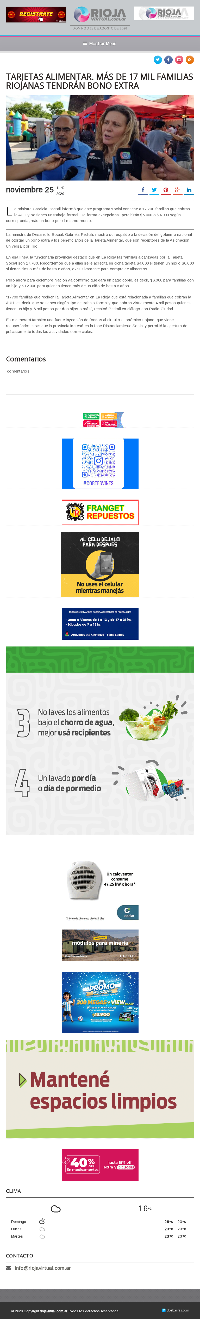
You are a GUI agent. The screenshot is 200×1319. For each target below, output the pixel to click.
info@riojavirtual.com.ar (43, 1268)
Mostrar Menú (103, 43)
